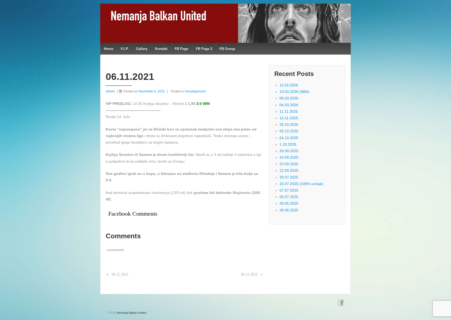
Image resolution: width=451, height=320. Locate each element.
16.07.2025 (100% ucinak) (301, 184)
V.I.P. (125, 49)
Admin (110, 91)
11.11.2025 (289, 111)
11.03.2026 (289, 85)
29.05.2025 (289, 203)
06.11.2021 (120, 274)
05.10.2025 (289, 131)
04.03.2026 (289, 105)
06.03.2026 (289, 98)
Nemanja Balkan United (131, 312)
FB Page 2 (204, 49)
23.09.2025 (289, 164)
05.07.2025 (289, 197)
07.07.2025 (289, 190)
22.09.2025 (289, 170)
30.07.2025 (289, 177)
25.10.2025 (289, 124)
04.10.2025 (289, 138)
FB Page (181, 49)
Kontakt (161, 49)
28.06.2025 (289, 210)
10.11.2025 (289, 118)
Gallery (141, 49)
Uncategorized (195, 91)
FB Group (227, 49)
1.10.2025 (288, 144)
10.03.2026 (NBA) (294, 92)
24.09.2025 (289, 157)
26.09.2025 (289, 151)
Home (108, 49)
